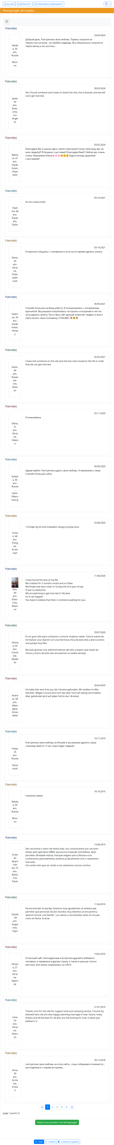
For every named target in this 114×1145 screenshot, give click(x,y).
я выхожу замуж (34, 795)
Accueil (10, 4)
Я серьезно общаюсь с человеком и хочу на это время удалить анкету (63, 251)
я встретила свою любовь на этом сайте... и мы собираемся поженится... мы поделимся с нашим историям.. (65, 1066)
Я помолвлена (33, 417)
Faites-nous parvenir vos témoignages (57, 1122)
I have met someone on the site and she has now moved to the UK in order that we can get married (64, 363)
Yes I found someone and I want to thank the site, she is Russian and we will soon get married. (65, 94)
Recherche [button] (24, 4)
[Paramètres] (107, 4)
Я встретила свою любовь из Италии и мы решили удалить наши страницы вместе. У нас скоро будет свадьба (60, 744)
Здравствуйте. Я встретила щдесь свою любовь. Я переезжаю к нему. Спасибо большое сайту (63, 472)
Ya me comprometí (35, 201)
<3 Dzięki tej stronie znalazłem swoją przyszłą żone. (52, 526)
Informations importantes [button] (49, 4)
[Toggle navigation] (7, 21)
